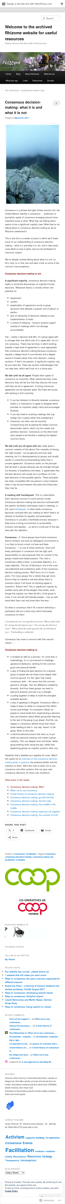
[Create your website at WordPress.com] (32, 3)
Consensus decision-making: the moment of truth (34, 815)
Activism (14, 1136)
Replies (20, 859)
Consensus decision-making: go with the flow (32, 797)
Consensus (19, 853)
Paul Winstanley (16, 1032)
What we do (49, 73)
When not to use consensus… (42, 1032)
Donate (50, 80)
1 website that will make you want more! (25, 975)
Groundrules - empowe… (21, 1036)
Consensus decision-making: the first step (30, 800)
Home (8, 73)
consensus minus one (42, 856)
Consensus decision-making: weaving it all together (35, 811)
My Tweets (10, 959)
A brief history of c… (19, 1047)
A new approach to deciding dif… (37, 1061)
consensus (50, 853)
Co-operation (53, 1137)
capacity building (35, 1137)
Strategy (47, 1156)
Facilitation (31, 853)
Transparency (12, 1160)
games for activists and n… (46, 1043)
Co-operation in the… (19, 1043)
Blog (18, 73)
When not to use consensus (23, 790)
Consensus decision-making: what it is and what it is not (23, 107)
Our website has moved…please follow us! (27, 971)
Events (27, 1143)
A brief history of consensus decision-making (32, 793)
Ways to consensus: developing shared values (29, 992)
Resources (37, 80)
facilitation (10, 859)
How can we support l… (20, 1018)
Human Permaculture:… (20, 1025)
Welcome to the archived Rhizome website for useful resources (31, 32)
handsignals (20, 509)
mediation (39, 1151)
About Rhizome (32, 73)
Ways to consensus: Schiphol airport (24, 996)
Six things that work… (19, 1054)
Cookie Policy (11, 1191)
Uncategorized (28, 1160)
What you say (12, 80)
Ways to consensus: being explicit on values (28, 1006)
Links (25, 80)
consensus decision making (18, 856)
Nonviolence (19, 1156)
